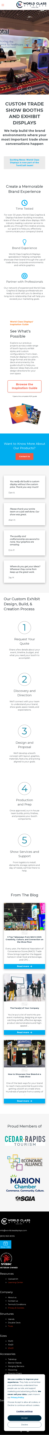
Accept (24, 1418)
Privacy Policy (17, 1397)
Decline (24, 1425)
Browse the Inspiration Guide (24, 386)
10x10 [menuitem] (10, 1341)
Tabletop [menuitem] (12, 1359)
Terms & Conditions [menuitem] (17, 1304)
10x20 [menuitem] (10, 1345)
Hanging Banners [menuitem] (16, 1366)
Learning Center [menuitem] (15, 1282)
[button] (19, 88)
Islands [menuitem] (11, 1319)
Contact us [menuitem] (13, 1301)
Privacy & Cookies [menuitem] (16, 1308)
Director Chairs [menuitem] (15, 1373)
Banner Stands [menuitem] (14, 1363)
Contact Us (24, 456)
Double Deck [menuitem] (14, 1323)
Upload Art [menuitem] (13, 1279)
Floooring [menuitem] (12, 1370)
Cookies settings (24, 1411)
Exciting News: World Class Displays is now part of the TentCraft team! (24, 163)
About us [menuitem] (12, 1297)
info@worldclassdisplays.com (13, 1230)
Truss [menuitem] (10, 1326)
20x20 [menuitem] (11, 1348)
